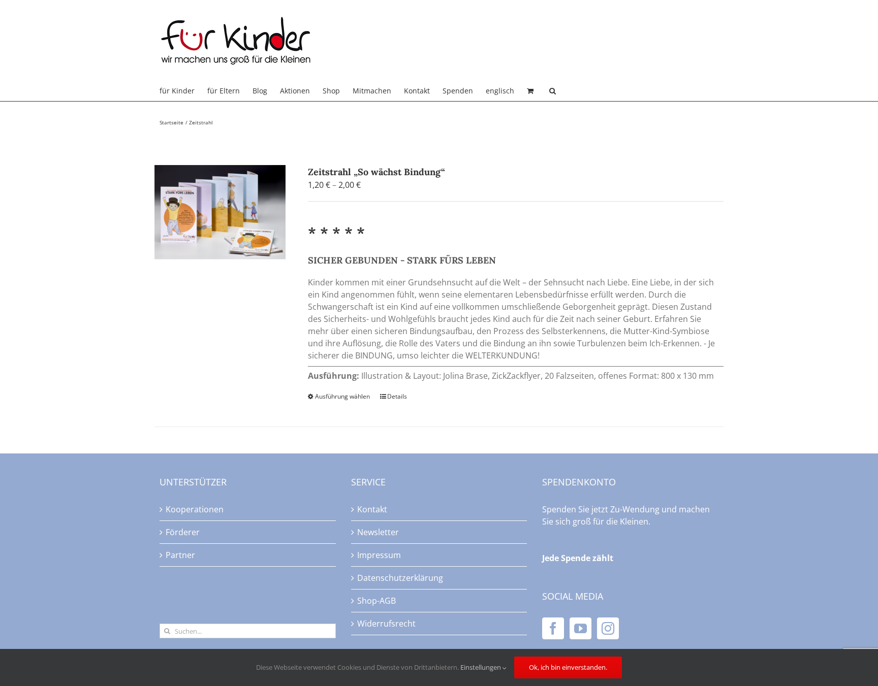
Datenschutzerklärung (400, 577)
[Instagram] (608, 628)
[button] (552, 91)
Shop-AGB (376, 600)
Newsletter (378, 532)
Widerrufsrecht (386, 623)
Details (397, 396)
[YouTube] (580, 628)
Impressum (379, 555)
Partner (180, 555)
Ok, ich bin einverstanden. (568, 667)
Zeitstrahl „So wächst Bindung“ (376, 172)
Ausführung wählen (342, 396)
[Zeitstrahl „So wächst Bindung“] (220, 212)
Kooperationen (195, 509)
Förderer (183, 532)
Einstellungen (481, 667)
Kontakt (372, 509)
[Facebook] (553, 628)
